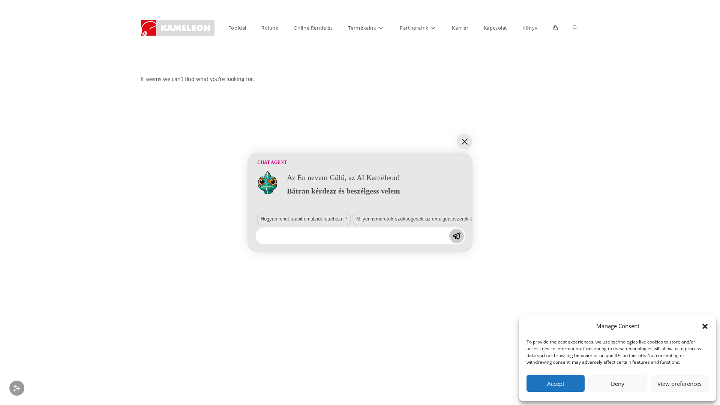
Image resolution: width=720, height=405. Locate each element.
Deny (617, 383)
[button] (705, 326)
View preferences (679, 383)
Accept (555, 383)
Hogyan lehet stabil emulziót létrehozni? (304, 218)
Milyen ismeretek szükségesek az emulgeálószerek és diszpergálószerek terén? (443, 218)
